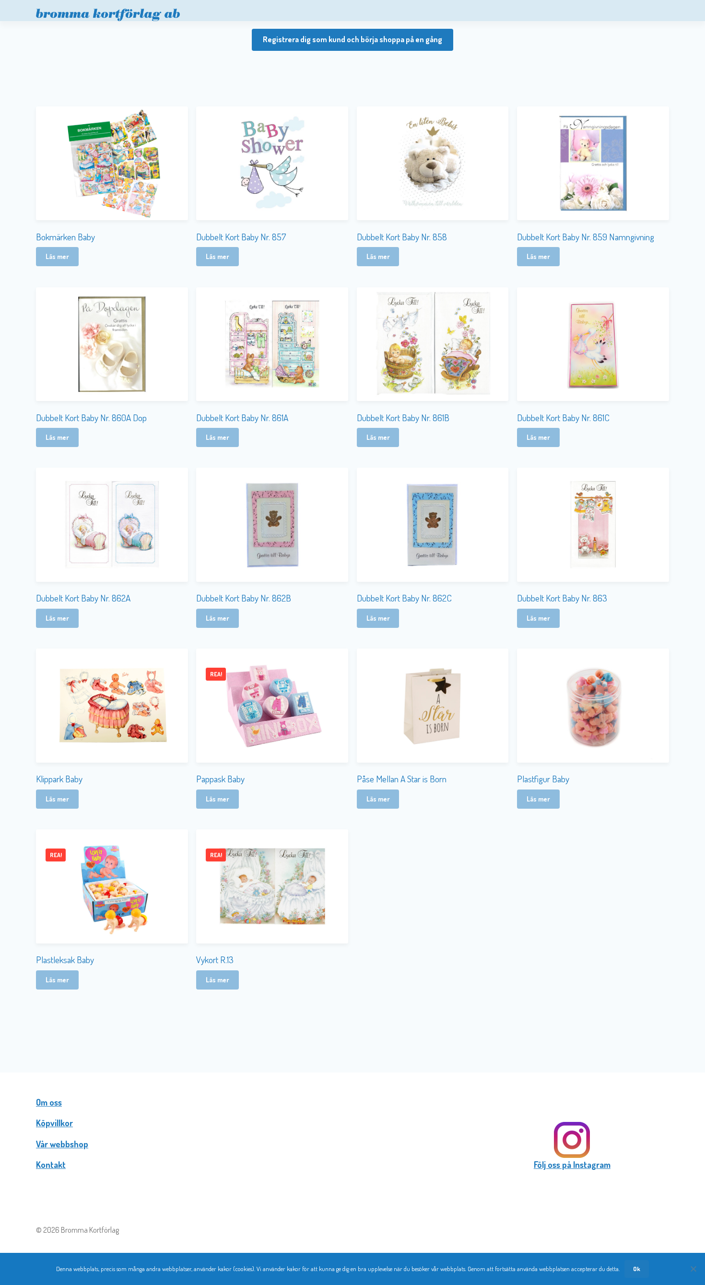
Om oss (49, 1102)
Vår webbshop (62, 1144)
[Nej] (693, 1268)
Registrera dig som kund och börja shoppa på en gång (352, 39)
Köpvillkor (54, 1123)
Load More (352, 1021)
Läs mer (57, 256)
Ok (636, 1269)
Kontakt (51, 1164)
